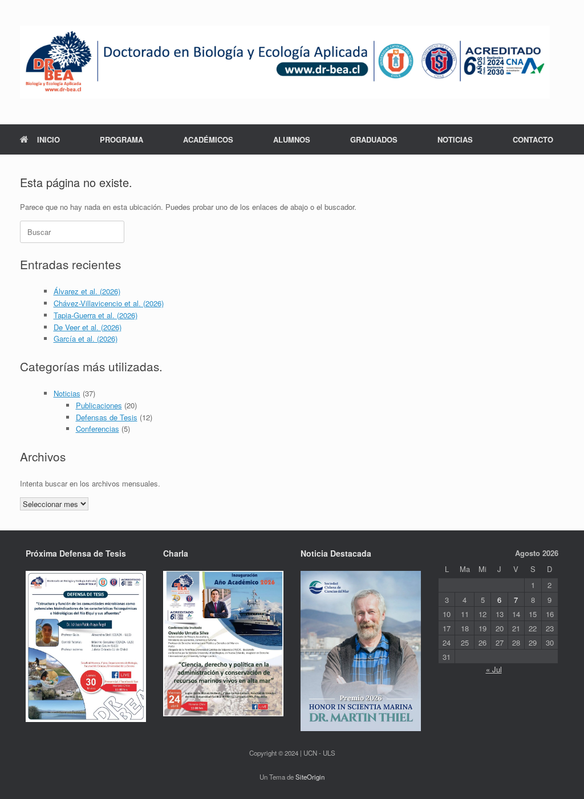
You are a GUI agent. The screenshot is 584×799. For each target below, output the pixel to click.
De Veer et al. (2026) (87, 327)
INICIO (48, 139)
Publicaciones (99, 405)
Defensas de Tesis (106, 417)
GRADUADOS (374, 139)
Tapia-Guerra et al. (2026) (95, 315)
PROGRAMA (121, 139)
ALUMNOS (291, 139)
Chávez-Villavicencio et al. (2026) (109, 303)
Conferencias (97, 428)
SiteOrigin (310, 776)
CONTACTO (533, 139)
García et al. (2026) (85, 338)
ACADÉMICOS (208, 139)
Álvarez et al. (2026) (87, 291)
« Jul (494, 669)
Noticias (67, 393)
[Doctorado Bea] (285, 62)
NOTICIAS (455, 139)
